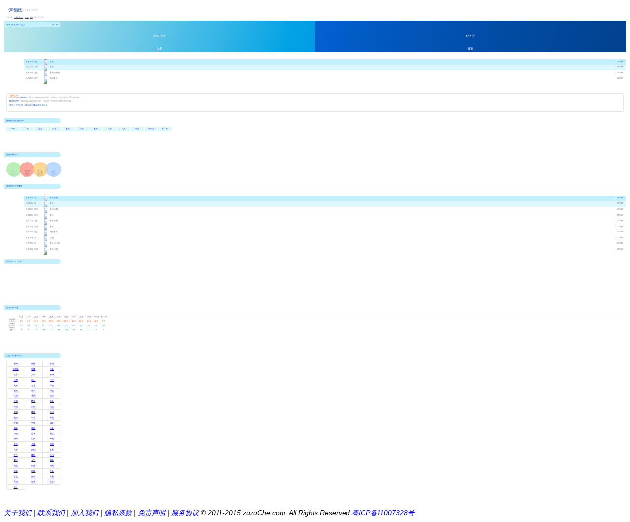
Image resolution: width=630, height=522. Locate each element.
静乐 (33, 401)
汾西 (16, 380)
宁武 (33, 418)
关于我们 (18, 513)
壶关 (16, 391)
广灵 (52, 380)
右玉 (16, 477)
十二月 (165, 129)
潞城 (16, 412)
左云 (52, 482)
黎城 (33, 412)
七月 (96, 129)
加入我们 (84, 513)
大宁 (16, 375)
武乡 (16, 450)
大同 (33, 375)
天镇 (33, 444)
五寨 (52, 450)
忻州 (52, 455)
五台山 (33, 450)
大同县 (16, 369)
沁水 (33, 434)
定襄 (33, 369)
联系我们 (51, 513)
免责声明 (151, 513)
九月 (124, 129)
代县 (52, 369)
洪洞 (16, 396)
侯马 (52, 396)
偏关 (52, 423)
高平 (16, 386)
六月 (82, 129)
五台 (16, 455)
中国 (27, 17)
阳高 (52, 466)
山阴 (33, 439)
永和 (52, 477)
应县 (52, 471)
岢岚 (16, 407)
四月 (54, 129)
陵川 (52, 412)
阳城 (33, 471)
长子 (16, 487)
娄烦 (33, 407)
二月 (27, 129)
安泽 (16, 364)
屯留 (52, 444)
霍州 (33, 396)
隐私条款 (118, 513)
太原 (16, 444)
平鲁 (33, 423)
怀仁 (33, 391)
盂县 (16, 471)
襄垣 (33, 455)
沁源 (16, 434)
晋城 (16, 401)
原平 (33, 477)
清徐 (33, 428)
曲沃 (52, 434)
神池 (52, 439)
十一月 (151, 129)
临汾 (31, 17)
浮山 (33, 380)
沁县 (52, 428)
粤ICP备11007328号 (383, 513)
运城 (33, 482)
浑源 (52, 386)
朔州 (16, 439)
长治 (52, 364)
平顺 (16, 423)
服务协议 (185, 513)
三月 (40, 129)
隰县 (52, 460)
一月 (13, 129)
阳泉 (16, 466)
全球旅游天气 (18, 17)
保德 (33, 364)
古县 (33, 386)
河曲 (52, 391)
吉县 (52, 401)
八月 (110, 129)
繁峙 (52, 375)
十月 (137, 129)
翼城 (16, 482)
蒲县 (16, 428)
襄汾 (16, 460)
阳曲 (33, 466)
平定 (52, 418)
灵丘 (52, 407)
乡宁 (33, 460)
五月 (68, 129)
